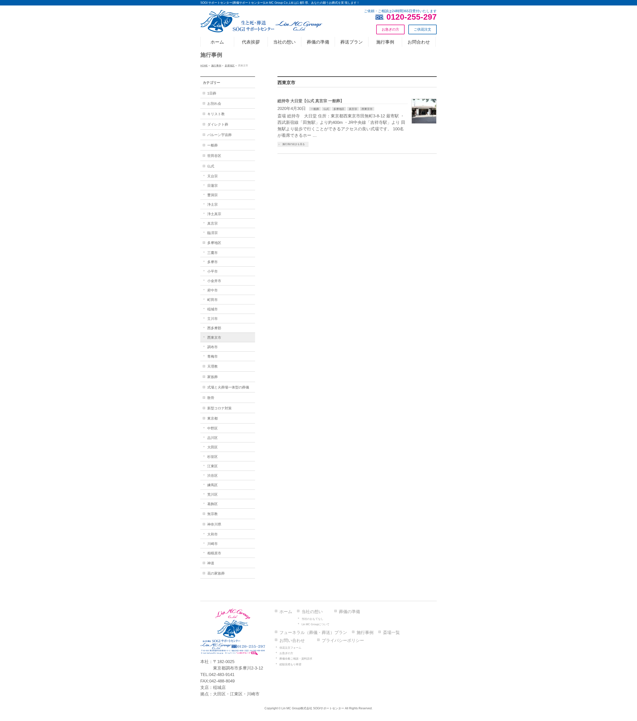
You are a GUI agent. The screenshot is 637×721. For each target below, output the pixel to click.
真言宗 (353, 108)
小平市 (212, 271)
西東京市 (367, 108)
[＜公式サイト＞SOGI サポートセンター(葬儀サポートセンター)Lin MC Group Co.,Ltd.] (261, 26)
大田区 (212, 447)
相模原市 (214, 553)
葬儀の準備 (349, 611)
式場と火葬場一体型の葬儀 (228, 387)
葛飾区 (212, 504)
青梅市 (212, 356)
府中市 (212, 290)
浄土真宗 (214, 214)
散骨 (210, 398)
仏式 (326, 108)
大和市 (212, 534)
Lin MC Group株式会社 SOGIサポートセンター (312, 708)
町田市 (212, 300)
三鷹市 (212, 253)
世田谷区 (214, 156)
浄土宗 (212, 204)
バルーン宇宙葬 (219, 135)
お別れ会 (214, 103)
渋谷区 (212, 476)
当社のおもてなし (312, 618)
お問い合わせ (292, 640)
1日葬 (211, 93)
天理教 (212, 366)
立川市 (212, 319)
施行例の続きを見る (293, 144)
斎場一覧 (391, 632)
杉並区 (212, 457)
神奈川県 (214, 524)
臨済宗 (212, 233)
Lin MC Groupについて (315, 624)
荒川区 (212, 494)
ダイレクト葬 (217, 124)
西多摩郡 (214, 328)
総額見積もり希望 (290, 664)
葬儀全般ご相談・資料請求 (295, 658)
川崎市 (212, 544)
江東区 (212, 466)
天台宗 (212, 176)
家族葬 (212, 377)
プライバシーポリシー (343, 640)
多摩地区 (338, 108)
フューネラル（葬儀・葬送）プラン (313, 632)
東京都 (212, 418)
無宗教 (212, 514)
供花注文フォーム (290, 647)
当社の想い (312, 611)
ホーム (285, 611)
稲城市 (212, 309)
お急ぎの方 (286, 653)
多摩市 (212, 262)
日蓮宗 (212, 186)
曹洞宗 (212, 195)
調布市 (212, 347)
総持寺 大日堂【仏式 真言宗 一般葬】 (310, 101)
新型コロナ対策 (219, 408)
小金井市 (214, 281)
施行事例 (365, 632)
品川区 (212, 438)
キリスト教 (216, 114)
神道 (210, 563)
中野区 (212, 428)
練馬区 (212, 485)
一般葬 (315, 108)
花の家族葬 (216, 573)
